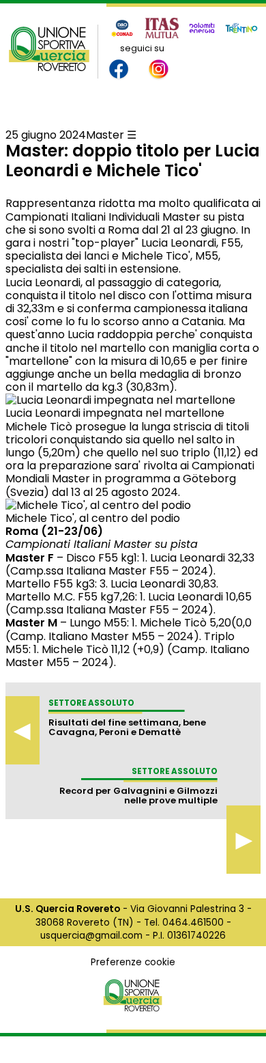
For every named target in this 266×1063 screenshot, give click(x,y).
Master (105, 135)
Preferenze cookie (133, 962)
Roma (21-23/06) (54, 531)
